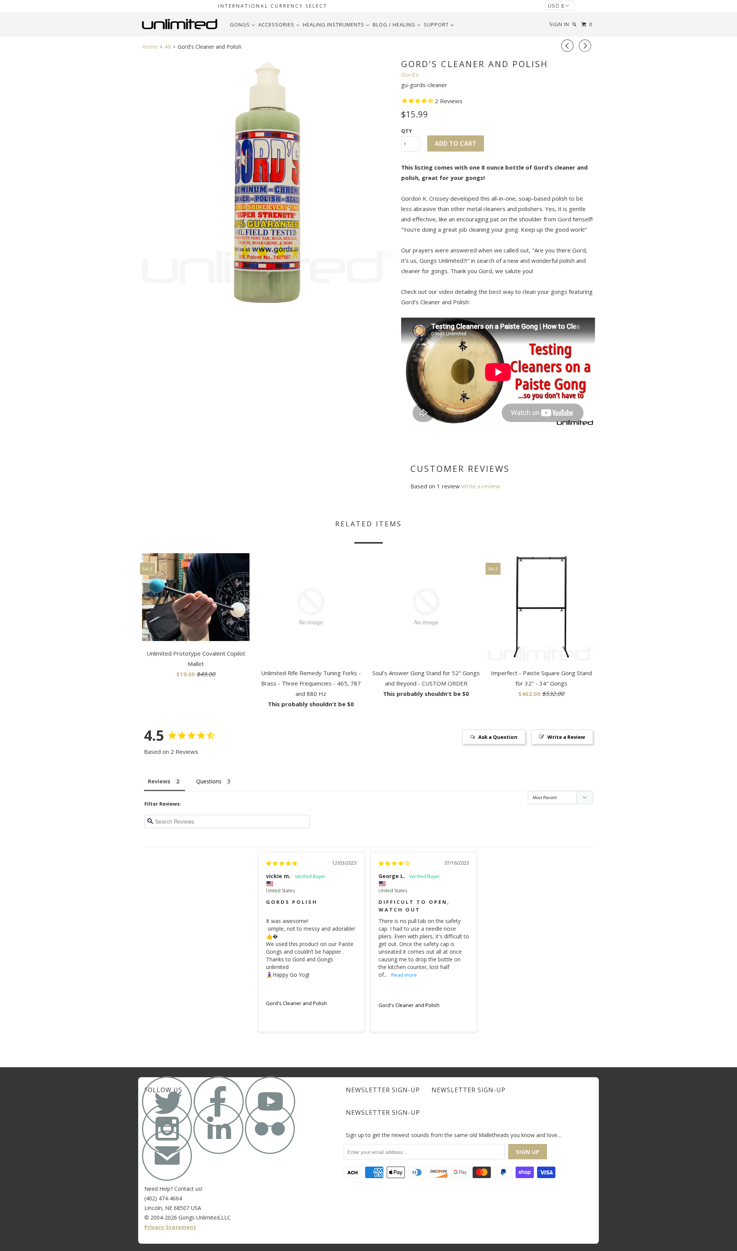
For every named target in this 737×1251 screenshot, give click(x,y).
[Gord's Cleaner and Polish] (267, 182)
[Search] (575, 24)
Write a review (480, 486)
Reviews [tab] (159, 781)
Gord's (410, 74)
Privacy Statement (170, 1227)
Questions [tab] (208, 781)
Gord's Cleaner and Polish (296, 1003)
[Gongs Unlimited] (181, 24)
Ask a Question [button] (497, 736)
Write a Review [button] (566, 736)
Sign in (559, 24)
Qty (406, 130)
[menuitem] (242, 24)
